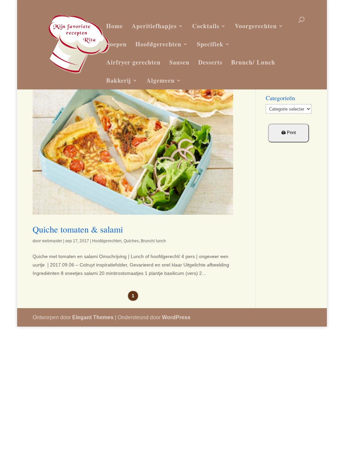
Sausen (179, 62)
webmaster (52, 241)
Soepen (116, 44)
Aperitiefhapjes (154, 26)
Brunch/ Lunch (253, 62)
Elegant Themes (93, 317)
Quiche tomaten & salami (78, 229)
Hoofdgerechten (158, 44)
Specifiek (210, 44)
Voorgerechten (256, 26)
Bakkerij (118, 80)
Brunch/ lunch (153, 241)
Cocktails (205, 26)
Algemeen (160, 80)
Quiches (131, 241)
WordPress (176, 317)
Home (114, 26)
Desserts (210, 62)
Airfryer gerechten (133, 62)
